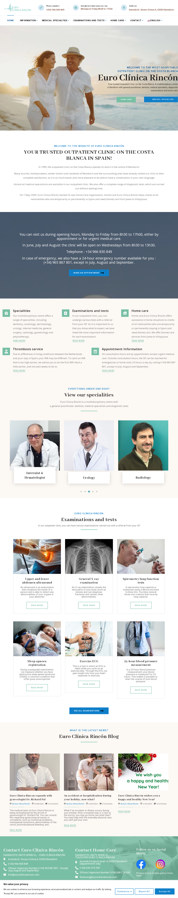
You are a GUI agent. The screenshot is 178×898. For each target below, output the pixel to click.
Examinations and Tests (89, 20)
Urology (84, 478)
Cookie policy (159, 873)
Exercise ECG (89, 661)
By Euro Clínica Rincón (21, 804)
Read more (19, 340)
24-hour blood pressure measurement (141, 663)
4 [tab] (93, 491)
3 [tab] (89, 491)
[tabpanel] (29, 453)
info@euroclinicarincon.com (94, 6)
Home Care (126, 99)
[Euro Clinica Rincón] (17, 7)
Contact (135, 20)
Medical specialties (163, 99)
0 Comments (53, 804)
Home (10, 20)
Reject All (144, 891)
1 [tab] (81, 491)
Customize (123, 891)
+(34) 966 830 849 (55, 9)
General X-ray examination (89, 580)
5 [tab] (97, 491)
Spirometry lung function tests (141, 580)
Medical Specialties (54, 20)
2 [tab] (85, 491)
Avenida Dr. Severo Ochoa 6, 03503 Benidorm (151, 9)
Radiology (138, 478)
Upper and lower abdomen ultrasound (37, 580)
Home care (117, 20)
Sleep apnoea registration (37, 663)
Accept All (164, 891)
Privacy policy (143, 873)
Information (28, 20)
